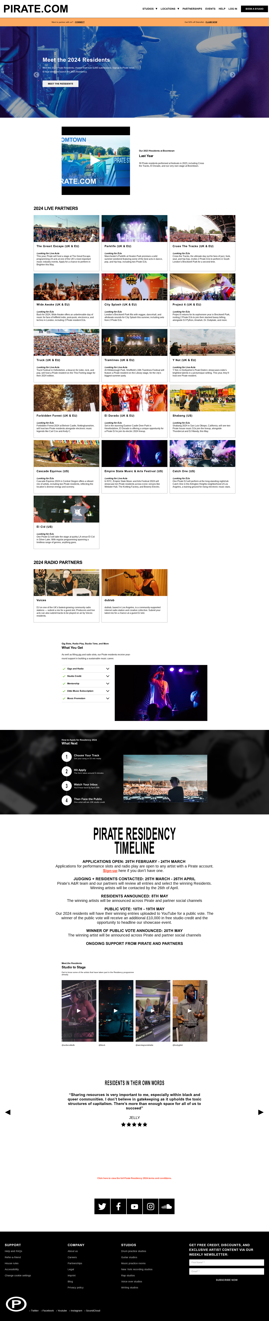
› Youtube (61, 1310)
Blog (70, 1281)
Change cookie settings (18, 1275)
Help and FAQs (13, 1251)
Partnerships (75, 1263)
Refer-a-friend (13, 1257)
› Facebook (47, 1310)
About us (73, 1251)
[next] (232, 75)
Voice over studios (131, 1281)
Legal (71, 1269)
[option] (68, 22)
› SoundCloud (92, 1310)
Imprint (72, 1275)
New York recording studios (136, 1269)
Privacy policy (76, 1287)
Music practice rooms (133, 1263)
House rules (11, 1263)
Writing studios (129, 1287)
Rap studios (128, 1275)
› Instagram (75, 1310)
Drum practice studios (133, 1251)
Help (222, 8)
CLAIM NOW (211, 22)
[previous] (36, 75)
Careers (72, 1257)
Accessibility (12, 1269)
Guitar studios (129, 1257)
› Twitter (34, 1310)
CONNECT (80, 22)
